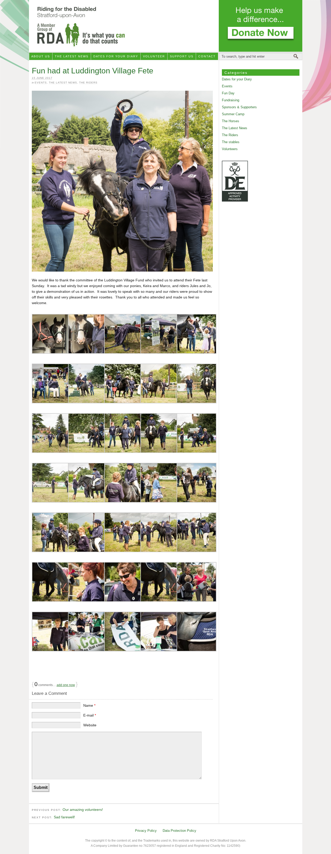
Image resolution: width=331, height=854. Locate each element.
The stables (230, 142)
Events (41, 82)
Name (89, 705)
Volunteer (154, 56)
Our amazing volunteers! (83, 809)
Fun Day (228, 93)
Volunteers (230, 149)
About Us (40, 56)
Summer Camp (233, 114)
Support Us (181, 56)
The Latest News (71, 56)
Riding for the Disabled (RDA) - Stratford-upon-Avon (165, 26)
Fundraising (230, 100)
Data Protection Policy (179, 831)
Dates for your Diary (115, 56)
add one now (66, 685)
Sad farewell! (64, 817)
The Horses (230, 121)
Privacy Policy (146, 831)
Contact (207, 56)
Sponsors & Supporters (239, 107)
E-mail (89, 715)
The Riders (88, 82)
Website (89, 725)
